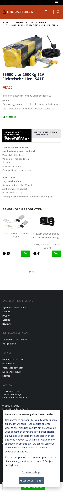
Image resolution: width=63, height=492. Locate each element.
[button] (47, 12)
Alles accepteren (31, 480)
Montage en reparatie (13, 359)
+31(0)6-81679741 (12, 406)
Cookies (6, 319)
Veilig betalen (9, 343)
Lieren (19, 22)
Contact (6, 311)
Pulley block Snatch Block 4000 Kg (46, 246)
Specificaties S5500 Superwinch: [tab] (45, 133)
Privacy (6, 315)
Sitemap (6, 375)
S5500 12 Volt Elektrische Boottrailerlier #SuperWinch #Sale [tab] (16, 136)
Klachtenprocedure (11, 371)
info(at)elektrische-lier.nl (16, 409)
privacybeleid (11, 464)
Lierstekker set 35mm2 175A (16, 235)
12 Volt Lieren (38, 22)
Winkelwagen (33, 487)
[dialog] (31, 448)
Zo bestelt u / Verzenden (14, 339)
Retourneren (8, 363)
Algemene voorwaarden (14, 307)
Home (5, 22)
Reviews (6, 323)
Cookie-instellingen (31, 472)
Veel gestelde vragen (12, 367)
